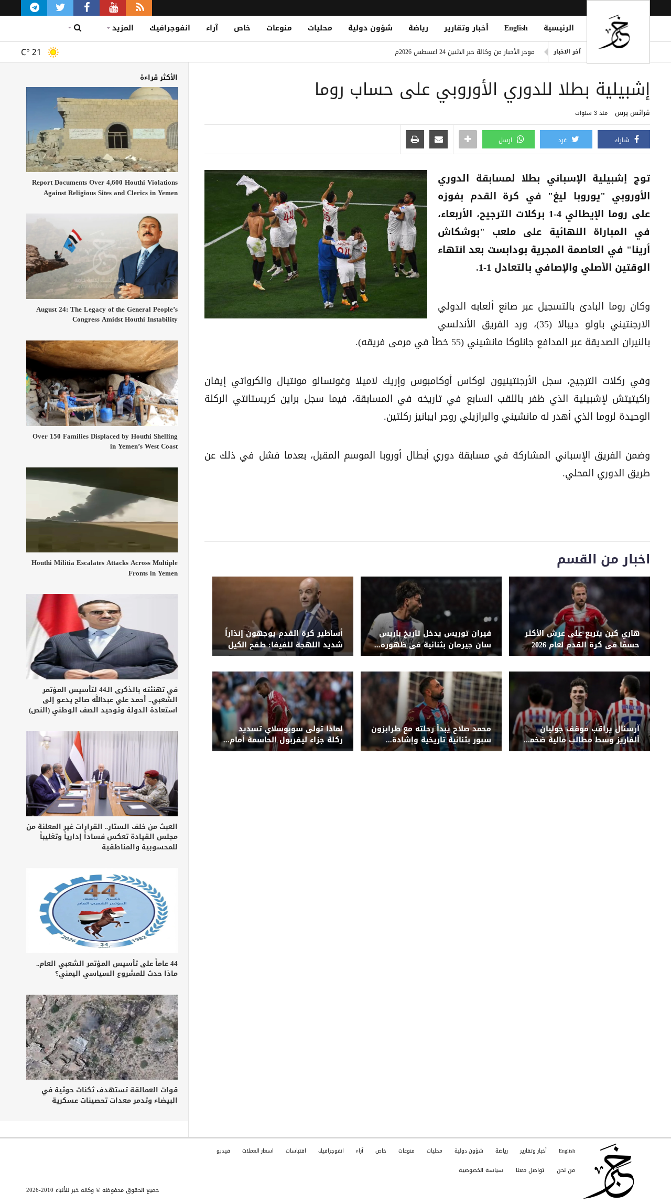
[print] (415, 140)
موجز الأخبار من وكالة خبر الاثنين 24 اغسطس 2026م (465, 52)
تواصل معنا (530, 1170)
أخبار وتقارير (466, 28)
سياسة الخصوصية (481, 1170)
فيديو (223, 1151)
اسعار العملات (258, 1151)
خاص (242, 28)
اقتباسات (296, 1151)
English (516, 28)
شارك (623, 140)
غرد (563, 140)
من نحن (566, 1170)
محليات (320, 28)
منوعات (279, 28)
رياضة (418, 28)
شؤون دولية (370, 28)
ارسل (506, 140)
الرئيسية (559, 28)
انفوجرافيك (169, 28)
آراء (212, 28)
